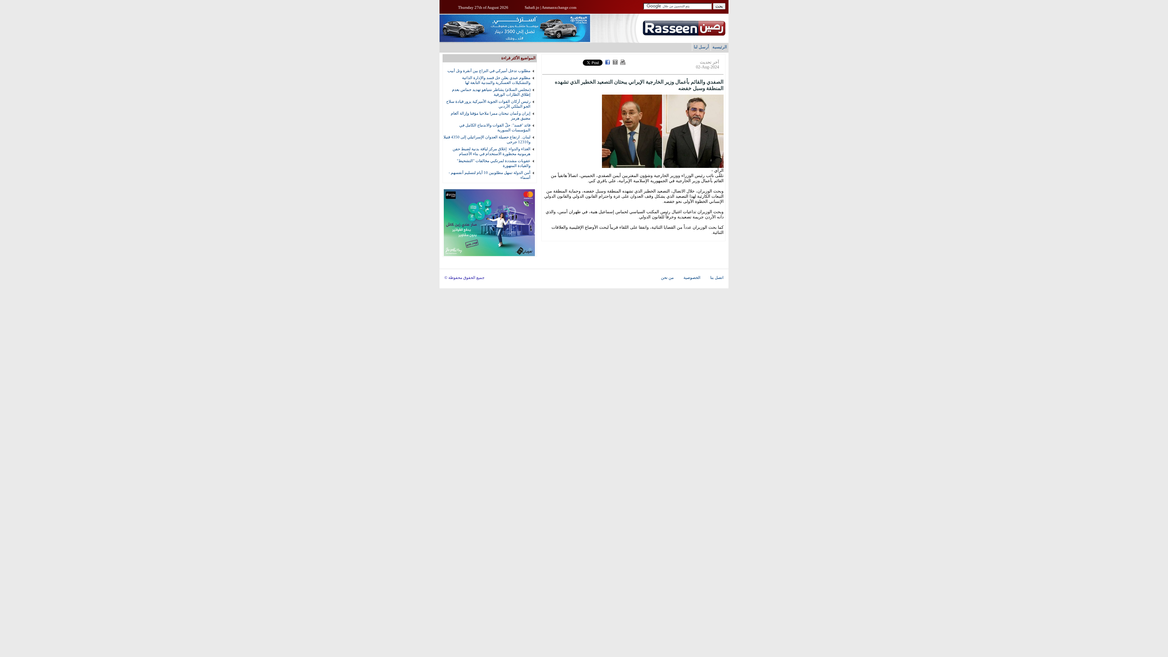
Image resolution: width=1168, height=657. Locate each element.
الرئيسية (719, 46)
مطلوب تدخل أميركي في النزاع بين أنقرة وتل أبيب (488, 70)
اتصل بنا (717, 278)
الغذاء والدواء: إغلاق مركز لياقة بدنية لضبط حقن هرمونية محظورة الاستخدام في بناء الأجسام (491, 151)
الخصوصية (691, 278)
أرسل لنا (701, 46)
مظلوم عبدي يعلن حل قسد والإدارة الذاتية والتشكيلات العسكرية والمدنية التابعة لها (496, 80)
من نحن (667, 278)
